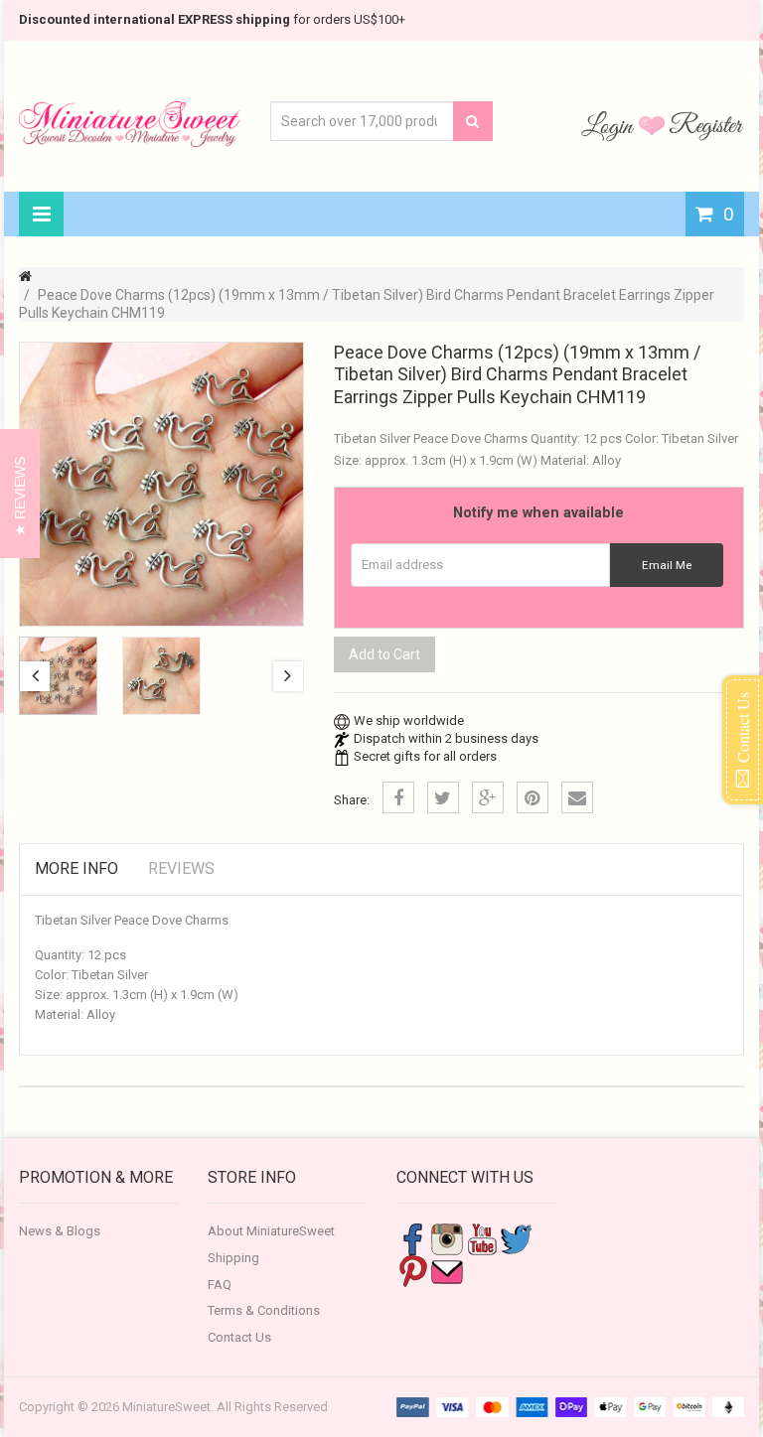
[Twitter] (443, 797)
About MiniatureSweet (271, 1230)
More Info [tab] (76, 868)
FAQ (219, 1284)
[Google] (488, 797)
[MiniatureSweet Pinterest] (412, 1269)
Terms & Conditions (264, 1310)
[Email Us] (447, 1269)
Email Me (666, 565)
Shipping (233, 1257)
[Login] (610, 125)
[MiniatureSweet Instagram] (447, 1237)
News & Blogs (59, 1230)
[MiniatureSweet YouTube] (482, 1237)
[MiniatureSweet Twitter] (517, 1237)
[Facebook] (398, 797)
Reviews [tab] (181, 868)
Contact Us (239, 1337)
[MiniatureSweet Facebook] (412, 1237)
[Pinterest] (532, 797)
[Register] (706, 125)
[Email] (577, 797)
